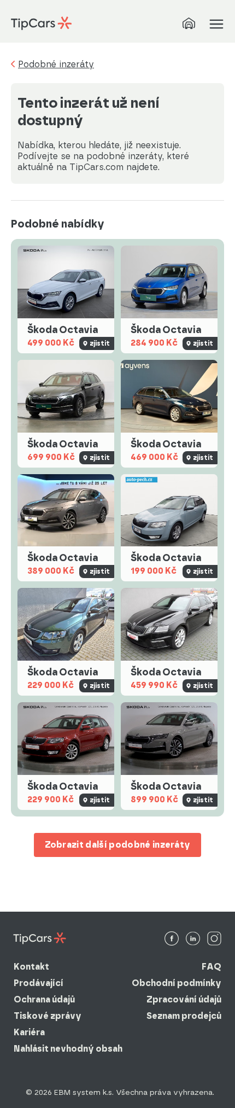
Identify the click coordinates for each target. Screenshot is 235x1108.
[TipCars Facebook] (171, 939)
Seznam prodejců (183, 1016)
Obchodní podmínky (176, 983)
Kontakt (31, 966)
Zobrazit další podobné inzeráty (118, 844)
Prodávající (38, 983)
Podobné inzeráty (56, 64)
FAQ (211, 966)
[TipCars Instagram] (214, 939)
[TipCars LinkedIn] (193, 939)
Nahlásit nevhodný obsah (68, 1048)
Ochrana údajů (44, 999)
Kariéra (29, 1032)
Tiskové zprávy (47, 1016)
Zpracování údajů (183, 999)
